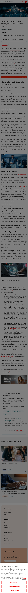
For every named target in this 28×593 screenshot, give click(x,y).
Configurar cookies (14, 582)
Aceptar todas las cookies (14, 590)
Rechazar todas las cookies (14, 586)
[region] (14, 578)
